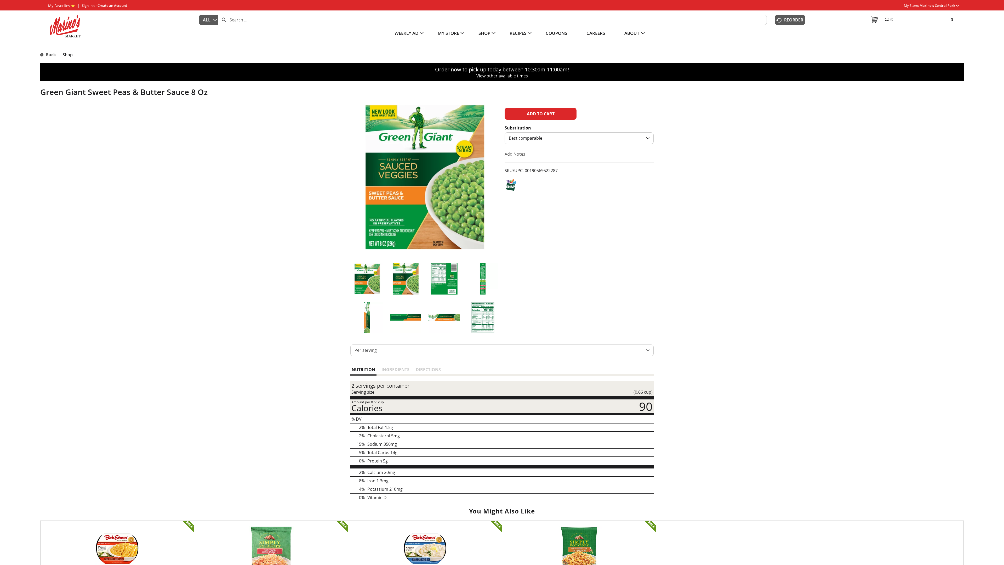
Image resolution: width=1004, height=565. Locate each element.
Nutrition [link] (363, 369)
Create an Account (112, 5)
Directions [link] (428, 369)
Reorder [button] (793, 20)
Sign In (87, 5)
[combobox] (208, 20)
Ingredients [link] (395, 369)
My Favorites (59, 5)
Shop (67, 55)
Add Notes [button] (515, 154)
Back (50, 55)
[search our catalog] (224, 20)
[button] (939, 5)
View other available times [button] (502, 76)
